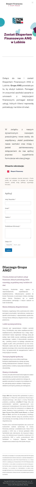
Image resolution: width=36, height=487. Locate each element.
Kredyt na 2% (11, 484)
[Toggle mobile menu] (32, 2)
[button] (19, 171)
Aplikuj (8, 250)
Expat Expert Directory (27, 483)
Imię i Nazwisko (10, 199)
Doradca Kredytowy (16, 483)
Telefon (8, 217)
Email (7, 208)
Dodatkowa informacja (12, 226)
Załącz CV (8, 241)
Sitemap (26, 484)
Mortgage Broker (19, 484)
